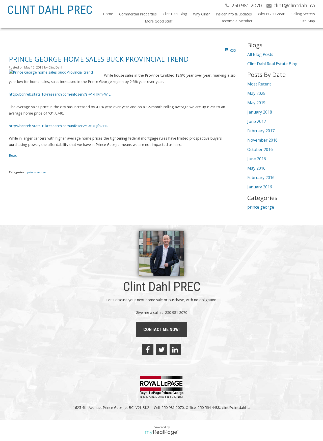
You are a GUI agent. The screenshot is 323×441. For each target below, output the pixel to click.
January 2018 (259, 112)
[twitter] (161, 349)
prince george (36, 172)
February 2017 (261, 131)
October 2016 (260, 149)
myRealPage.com (162, 432)
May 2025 (256, 93)
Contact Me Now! (161, 329)
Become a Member (236, 20)
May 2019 (256, 102)
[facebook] (147, 349)
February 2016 (261, 177)
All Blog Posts (260, 54)
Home (108, 13)
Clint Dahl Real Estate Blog (272, 64)
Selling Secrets (303, 13)
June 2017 (256, 121)
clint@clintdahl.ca (236, 407)
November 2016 (262, 140)
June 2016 (256, 159)
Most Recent (259, 84)
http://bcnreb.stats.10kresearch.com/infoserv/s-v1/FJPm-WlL (60, 94)
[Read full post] (54, 72)
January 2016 (259, 187)
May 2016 (256, 168)
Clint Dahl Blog (175, 13)
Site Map (308, 20)
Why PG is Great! (271, 13)
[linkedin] (175, 349)
